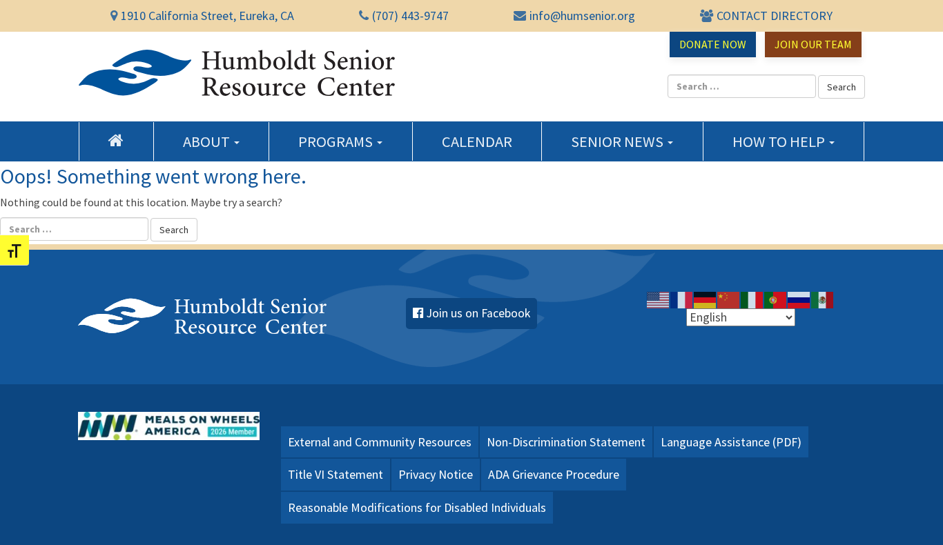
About (208, 141)
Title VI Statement (335, 474)
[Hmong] (729, 299)
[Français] (682, 299)
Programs (337, 141)
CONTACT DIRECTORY (775, 15)
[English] (658, 299)
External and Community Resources (379, 442)
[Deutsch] (705, 299)
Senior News (618, 141)
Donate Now (712, 44)
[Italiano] (752, 299)
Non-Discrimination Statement (566, 442)
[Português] (776, 299)
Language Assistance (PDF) (731, 442)
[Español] (823, 299)
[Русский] (799, 299)
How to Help (780, 141)
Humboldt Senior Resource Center (237, 73)
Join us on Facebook (478, 313)
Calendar (477, 141)
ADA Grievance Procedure (553, 474)
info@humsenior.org (582, 15)
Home (116, 140)
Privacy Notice (435, 474)
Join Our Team (813, 44)
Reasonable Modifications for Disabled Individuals (417, 507)
